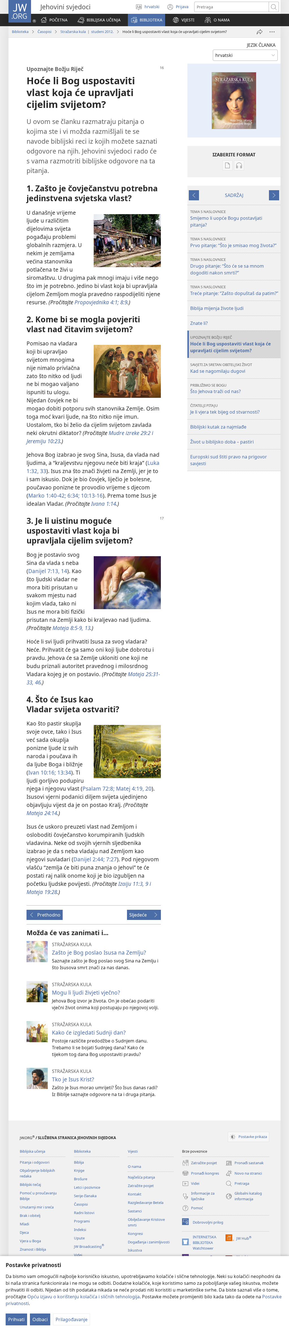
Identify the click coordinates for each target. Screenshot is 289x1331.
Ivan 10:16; (42, 772)
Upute (79, 1238)
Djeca (24, 1232)
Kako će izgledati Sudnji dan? (89, 1032)
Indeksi (80, 1229)
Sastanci (135, 1211)
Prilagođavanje (71, 1319)
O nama (134, 1166)
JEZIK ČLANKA (261, 45)
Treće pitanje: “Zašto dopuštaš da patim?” (234, 290)
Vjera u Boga (30, 1240)
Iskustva (135, 1250)
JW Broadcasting (89, 1246)
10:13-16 (91, 495)
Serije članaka (85, 1195)
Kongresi (135, 1233)
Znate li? (199, 323)
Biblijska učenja (32, 1151)
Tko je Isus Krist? (73, 1079)
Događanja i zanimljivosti (149, 1242)
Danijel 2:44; (89, 859)
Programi (82, 1221)
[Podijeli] (260, 31)
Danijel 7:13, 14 (47, 571)
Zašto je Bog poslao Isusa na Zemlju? (99, 952)
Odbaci (40, 1319)
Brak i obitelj (30, 1215)
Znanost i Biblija (33, 1249)
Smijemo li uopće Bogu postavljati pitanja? (226, 218)
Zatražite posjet (141, 1185)
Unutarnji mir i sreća (37, 1207)
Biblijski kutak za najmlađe (218, 427)
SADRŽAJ (234, 195)
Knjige (79, 1170)
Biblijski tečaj (30, 1184)
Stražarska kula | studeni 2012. (86, 31)
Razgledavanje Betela (145, 1202)
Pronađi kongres (200, 1174)
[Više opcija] (272, 31)
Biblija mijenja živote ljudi (217, 308)
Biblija (79, 1162)
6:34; (73, 495)
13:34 (63, 772)
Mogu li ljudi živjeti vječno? (86, 992)
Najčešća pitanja (141, 1177)
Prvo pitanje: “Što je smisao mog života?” (233, 242)
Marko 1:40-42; (47, 495)
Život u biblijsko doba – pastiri (222, 442)
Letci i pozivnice (87, 1187)
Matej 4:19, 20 (133, 788)
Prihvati (16, 1319)
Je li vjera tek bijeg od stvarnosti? (225, 409)
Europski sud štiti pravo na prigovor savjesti (228, 460)
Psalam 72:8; (98, 788)
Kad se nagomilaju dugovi (221, 368)
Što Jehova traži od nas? (215, 389)
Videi (78, 1254)
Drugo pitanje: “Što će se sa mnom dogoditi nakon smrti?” (227, 266)
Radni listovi (84, 1212)
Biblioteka (20, 31)
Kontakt (134, 1194)
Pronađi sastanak (244, 1163)
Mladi (24, 1223)
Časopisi (44, 31)
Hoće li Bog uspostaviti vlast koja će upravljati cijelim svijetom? (230, 344)
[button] (99, 20)
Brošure (80, 1178)
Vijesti (133, 1151)
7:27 (111, 859)
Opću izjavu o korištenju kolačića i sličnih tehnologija (83, 1297)
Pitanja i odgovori (34, 1162)
